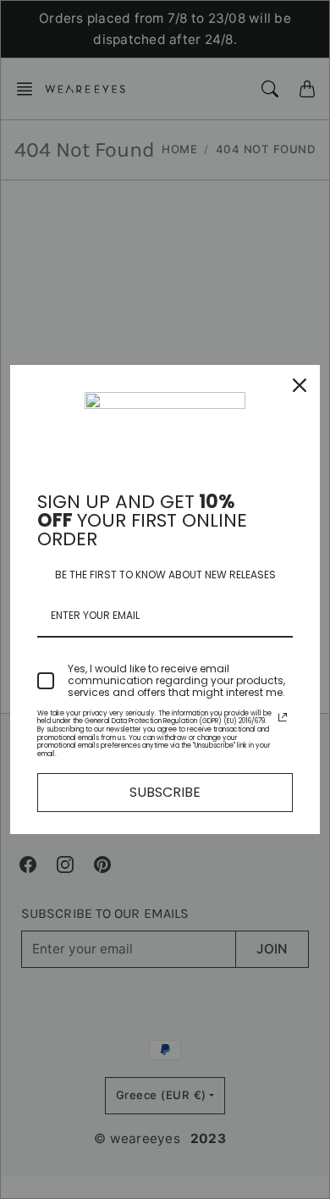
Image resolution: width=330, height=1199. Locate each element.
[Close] (299, 385)
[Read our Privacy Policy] (282, 717)
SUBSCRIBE (165, 792)
